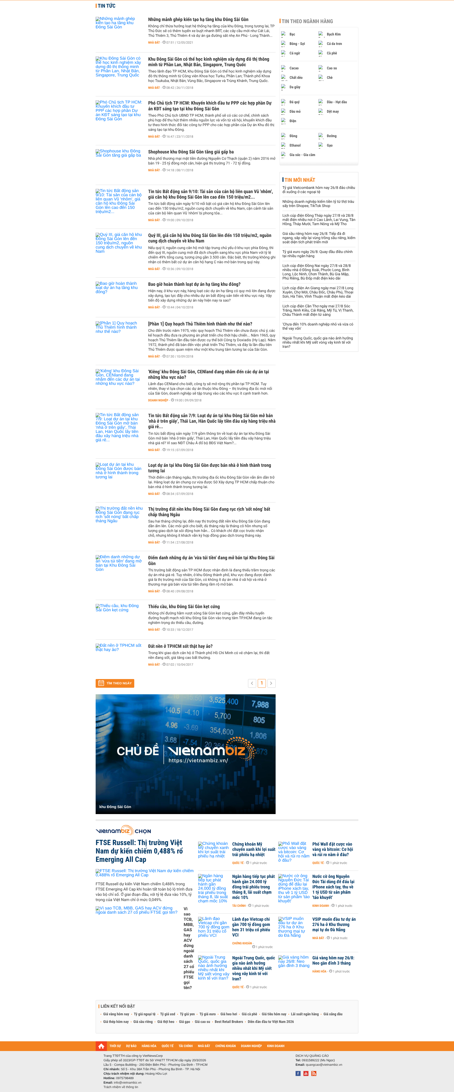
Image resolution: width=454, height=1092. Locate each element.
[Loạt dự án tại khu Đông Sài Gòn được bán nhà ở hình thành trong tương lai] (119, 478)
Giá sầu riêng (143, 1022)
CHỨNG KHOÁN (225, 1046)
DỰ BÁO (131, 1046)
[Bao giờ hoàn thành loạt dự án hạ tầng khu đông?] (119, 297)
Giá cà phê (249, 1014)
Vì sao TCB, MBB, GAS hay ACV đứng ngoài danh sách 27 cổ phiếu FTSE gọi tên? (189, 948)
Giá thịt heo (165, 1022)
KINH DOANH (276, 1046)
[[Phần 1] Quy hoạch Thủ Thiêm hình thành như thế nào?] (119, 337)
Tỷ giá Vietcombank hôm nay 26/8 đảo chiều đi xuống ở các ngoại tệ (318, 190)
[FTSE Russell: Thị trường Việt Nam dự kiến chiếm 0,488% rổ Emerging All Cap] (145, 873)
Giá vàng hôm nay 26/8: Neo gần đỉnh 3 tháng (333, 960)
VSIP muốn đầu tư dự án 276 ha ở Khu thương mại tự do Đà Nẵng (334, 925)
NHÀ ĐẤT (204, 1046)
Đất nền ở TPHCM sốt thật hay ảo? (180, 646)
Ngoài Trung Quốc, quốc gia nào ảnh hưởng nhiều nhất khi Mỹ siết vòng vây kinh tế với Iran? (317, 342)
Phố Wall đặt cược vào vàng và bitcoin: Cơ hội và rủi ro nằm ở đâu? (332, 849)
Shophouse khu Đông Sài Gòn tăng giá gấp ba (191, 152)
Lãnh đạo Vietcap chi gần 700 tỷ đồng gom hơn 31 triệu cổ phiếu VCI (251, 927)
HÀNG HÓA (149, 1046)
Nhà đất (154, 42)
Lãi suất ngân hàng (305, 1014)
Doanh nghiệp (158, 400)
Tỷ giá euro (207, 1014)
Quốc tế (238, 863)
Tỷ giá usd (167, 1014)
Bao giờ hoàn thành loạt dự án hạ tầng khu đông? (194, 284)
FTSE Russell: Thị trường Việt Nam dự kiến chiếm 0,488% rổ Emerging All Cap (139, 851)
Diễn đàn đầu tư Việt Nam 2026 (271, 1022)
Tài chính (239, 906)
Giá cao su (202, 1022)
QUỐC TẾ (167, 1046)
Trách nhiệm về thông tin (121, 1087)
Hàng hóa (319, 971)
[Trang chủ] (101, 1046)
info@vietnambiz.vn (127, 1082)
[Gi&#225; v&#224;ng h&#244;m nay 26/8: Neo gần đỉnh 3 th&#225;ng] (294, 965)
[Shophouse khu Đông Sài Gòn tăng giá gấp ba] (119, 165)
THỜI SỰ (115, 1046)
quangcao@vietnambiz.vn (324, 1065)
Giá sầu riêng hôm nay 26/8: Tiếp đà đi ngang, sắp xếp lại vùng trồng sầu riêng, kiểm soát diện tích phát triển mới (318, 238)
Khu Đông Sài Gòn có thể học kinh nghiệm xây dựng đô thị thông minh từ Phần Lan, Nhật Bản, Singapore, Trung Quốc (208, 62)
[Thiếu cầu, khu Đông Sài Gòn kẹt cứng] (119, 619)
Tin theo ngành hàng (307, 21)
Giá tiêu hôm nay (274, 1014)
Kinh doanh (320, 906)
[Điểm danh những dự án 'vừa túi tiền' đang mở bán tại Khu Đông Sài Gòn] (119, 571)
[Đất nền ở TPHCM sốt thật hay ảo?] (119, 659)
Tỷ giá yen (187, 1014)
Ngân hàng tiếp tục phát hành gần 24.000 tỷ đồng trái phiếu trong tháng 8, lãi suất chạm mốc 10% (253, 887)
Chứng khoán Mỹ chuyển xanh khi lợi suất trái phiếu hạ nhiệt (253, 849)
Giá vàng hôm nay (116, 1014)
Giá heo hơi (228, 1014)
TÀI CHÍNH (186, 1046)
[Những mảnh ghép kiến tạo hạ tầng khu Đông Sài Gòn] (119, 32)
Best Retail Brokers (229, 1022)
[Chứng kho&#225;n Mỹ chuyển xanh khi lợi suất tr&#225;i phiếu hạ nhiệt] (214, 852)
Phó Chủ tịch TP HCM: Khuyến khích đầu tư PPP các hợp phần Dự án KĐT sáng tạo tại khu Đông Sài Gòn (209, 105)
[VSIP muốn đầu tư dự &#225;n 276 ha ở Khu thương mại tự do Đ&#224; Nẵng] (294, 927)
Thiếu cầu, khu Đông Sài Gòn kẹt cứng (184, 606)
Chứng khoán (242, 943)
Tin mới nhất (300, 180)
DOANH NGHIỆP (251, 1046)
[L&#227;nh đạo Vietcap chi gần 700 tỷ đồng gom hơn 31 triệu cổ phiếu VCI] (214, 927)
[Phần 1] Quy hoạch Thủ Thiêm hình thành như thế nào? (200, 324)
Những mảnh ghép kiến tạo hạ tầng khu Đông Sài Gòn (198, 19)
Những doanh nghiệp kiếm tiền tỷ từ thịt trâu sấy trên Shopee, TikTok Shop (318, 204)
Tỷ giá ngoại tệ (145, 1014)
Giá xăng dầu (332, 1014)
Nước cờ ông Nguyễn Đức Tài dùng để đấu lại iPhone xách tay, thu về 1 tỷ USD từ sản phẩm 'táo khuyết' (333, 887)
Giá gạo (184, 1022)
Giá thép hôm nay (116, 1022)
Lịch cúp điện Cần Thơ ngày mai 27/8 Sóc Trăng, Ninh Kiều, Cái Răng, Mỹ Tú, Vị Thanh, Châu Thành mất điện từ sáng (317, 310)
